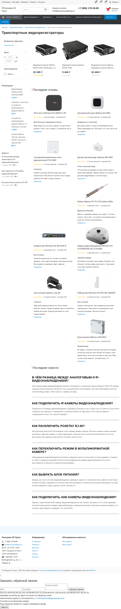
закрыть (4, 607)
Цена (6, 52)
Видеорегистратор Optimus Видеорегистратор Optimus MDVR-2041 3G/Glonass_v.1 (102, 68)
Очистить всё (9, 45)
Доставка (15, 2)
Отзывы (35, 554)
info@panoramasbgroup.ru (63, 11)
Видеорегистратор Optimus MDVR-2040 (73, 66)
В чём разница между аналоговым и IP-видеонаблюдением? (10, 159)
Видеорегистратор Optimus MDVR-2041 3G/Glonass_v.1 (44, 66)
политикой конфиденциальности (50, 598)
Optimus (10, 74)
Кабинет (115, 2)
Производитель (10, 69)
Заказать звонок (59, 8)
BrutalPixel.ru (91, 570)
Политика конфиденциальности (50, 570)
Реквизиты (24, 2)
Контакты (41, 2)
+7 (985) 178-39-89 (88, 8)
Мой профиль (67, 541)
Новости (33, 2)
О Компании (6, 2)
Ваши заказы (66, 545)
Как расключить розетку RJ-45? (15, 182)
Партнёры (109, 17)
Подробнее (38, 131)
